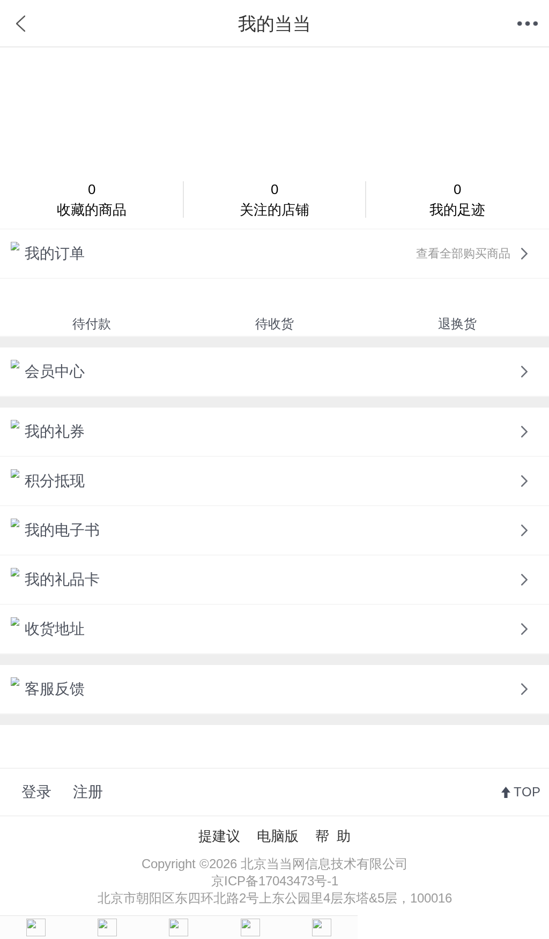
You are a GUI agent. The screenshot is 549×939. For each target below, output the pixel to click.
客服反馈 (55, 689)
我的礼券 (55, 431)
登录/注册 (274, 109)
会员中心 (55, 371)
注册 (88, 791)
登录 (36, 791)
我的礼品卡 (62, 579)
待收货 (274, 323)
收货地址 (55, 628)
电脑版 (278, 836)
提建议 (219, 836)
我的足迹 (457, 199)
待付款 (91, 323)
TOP (527, 792)
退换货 (457, 323)
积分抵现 (55, 480)
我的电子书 (62, 530)
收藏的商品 (92, 199)
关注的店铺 (274, 199)
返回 (21, 23)
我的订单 (267, 253)
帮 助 (333, 836)
